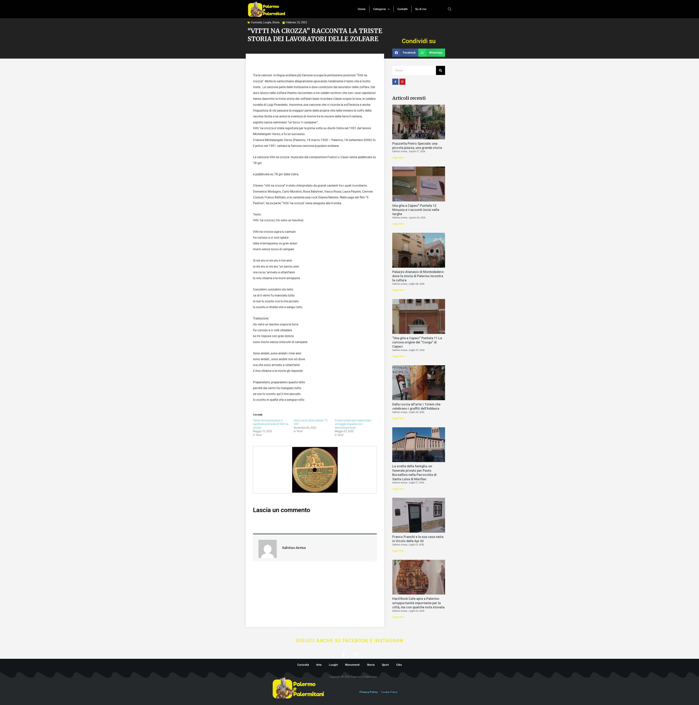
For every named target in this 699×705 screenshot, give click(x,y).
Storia (275, 22)
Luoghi (267, 22)
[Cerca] (440, 70)
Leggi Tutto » (398, 157)
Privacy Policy (369, 692)
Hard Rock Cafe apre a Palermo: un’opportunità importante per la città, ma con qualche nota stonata (418, 603)
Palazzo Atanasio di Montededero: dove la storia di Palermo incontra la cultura (418, 276)
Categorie (379, 9)
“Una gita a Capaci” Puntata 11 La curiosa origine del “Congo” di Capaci (417, 342)
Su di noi (420, 9)
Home (362, 9)
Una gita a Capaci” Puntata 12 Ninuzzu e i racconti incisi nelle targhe (415, 210)
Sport (385, 664)
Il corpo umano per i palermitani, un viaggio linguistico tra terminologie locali (353, 424)
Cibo (399, 664)
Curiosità (256, 22)
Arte (319, 664)
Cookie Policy (389, 692)
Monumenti (352, 664)
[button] (449, 9)
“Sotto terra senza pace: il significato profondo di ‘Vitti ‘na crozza (270, 424)
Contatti (402, 9)
